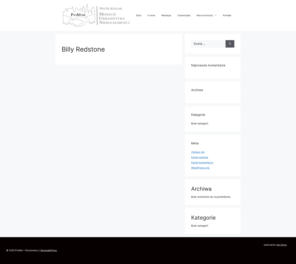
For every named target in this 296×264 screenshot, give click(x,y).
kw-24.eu (282, 244)
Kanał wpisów (199, 157)
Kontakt (227, 15)
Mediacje (166, 15)
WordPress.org (200, 167)
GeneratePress (48, 250)
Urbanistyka (183, 15)
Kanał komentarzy (202, 162)
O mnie (151, 15)
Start (138, 15)
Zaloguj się (198, 152)
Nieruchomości (205, 15)
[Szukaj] (230, 44)
